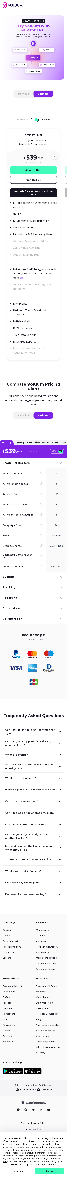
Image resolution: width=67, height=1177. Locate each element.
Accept (50, 1171)
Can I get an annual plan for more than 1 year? (30, 731)
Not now (18, 1171)
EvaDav (6, 1031)
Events (6, 936)
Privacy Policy (33, 1129)
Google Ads (9, 992)
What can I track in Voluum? (23, 871)
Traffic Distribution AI (47, 947)
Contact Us (8, 952)
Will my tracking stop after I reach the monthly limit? (29, 766)
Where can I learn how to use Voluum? (29, 859)
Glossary (40, 1053)
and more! (8, 1042)
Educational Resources (48, 1047)
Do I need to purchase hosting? (25, 894)
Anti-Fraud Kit (43, 952)
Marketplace (42, 930)
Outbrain (7, 1008)
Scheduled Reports (46, 969)
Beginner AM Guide (46, 986)
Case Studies (43, 1008)
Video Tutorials (44, 997)
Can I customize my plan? (21, 801)
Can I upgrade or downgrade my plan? (29, 812)
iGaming (40, 936)
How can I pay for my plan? (22, 882)
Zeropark (7, 1036)
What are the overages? (20, 778)
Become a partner (12, 941)
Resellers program (45, 1042)
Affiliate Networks (45, 1031)
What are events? (16, 754)
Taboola (7, 1003)
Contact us (33, 179)
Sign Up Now (33, 170)
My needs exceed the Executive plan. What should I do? (29, 848)
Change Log (42, 1036)
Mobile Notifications (46, 958)
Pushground (9, 1025)
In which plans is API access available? (30, 789)
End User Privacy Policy (33, 1123)
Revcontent (9, 1014)
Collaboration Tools (46, 963)
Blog (38, 1019)
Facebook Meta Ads (13, 986)
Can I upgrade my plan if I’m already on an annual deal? (30, 743)
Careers (7, 958)
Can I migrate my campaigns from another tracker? (27, 836)
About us (7, 930)
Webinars (41, 992)
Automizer (41, 941)
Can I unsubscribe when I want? (25, 824)
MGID (5, 1019)
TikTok (6, 997)
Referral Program (12, 947)
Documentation (44, 1003)
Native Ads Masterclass (48, 1025)
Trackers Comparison (47, 1014)
